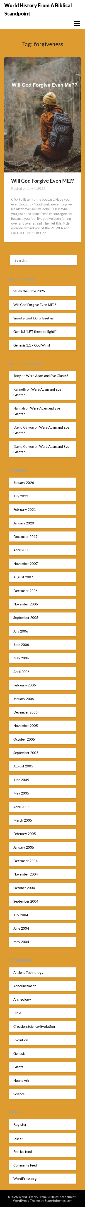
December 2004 (25, 861)
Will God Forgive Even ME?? (42, 181)
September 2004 (25, 901)
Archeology (22, 999)
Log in (18, 1138)
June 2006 (21, 645)
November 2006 (25, 604)
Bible (17, 1013)
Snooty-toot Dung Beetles (33, 318)
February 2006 (24, 685)
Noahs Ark (21, 1080)
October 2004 (24, 888)
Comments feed (25, 1165)
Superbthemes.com (58, 1200)
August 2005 (23, 766)
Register (20, 1124)
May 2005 (21, 793)
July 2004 (20, 915)
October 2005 (24, 739)
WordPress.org (25, 1179)
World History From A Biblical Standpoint (38, 9)
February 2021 (24, 509)
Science (19, 1094)
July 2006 (20, 631)
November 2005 (25, 726)
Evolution (20, 1040)
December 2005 (25, 712)
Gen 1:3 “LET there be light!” (34, 331)
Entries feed (22, 1151)
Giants (18, 1067)
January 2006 (23, 699)
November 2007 (25, 564)
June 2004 (21, 928)
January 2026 (23, 483)
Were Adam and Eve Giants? (47, 376)
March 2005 (22, 820)
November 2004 (25, 874)
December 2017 (25, 536)
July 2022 (20, 496)
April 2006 (21, 672)
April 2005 (21, 807)
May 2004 (21, 942)
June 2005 (21, 780)
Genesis (19, 1053)
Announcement (24, 986)
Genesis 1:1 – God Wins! (31, 345)
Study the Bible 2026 (29, 291)
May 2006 (21, 658)
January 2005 (23, 847)
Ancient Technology (28, 972)
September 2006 (25, 617)
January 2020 (23, 523)
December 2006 (25, 591)
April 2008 (21, 550)
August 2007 (23, 577)
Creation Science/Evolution (34, 1026)
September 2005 (25, 753)
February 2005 (24, 834)
